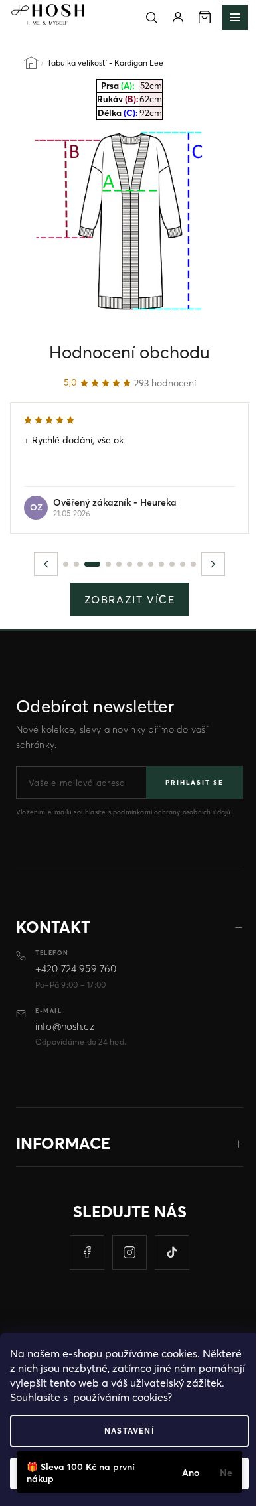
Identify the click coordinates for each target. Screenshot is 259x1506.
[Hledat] (151, 17)
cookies (179, 1353)
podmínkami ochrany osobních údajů (172, 812)
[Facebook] (87, 1252)
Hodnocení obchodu (129, 352)
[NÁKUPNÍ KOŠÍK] (204, 17)
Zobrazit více (129, 599)
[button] (46, 564)
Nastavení (129, 1431)
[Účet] (178, 17)
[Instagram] (129, 1252)
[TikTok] (172, 1252)
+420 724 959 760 (75, 968)
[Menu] (235, 17)
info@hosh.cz (64, 1026)
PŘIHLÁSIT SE (194, 782)
